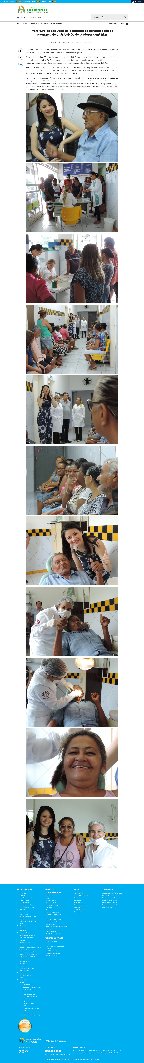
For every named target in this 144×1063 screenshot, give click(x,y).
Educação (49, 896)
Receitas (48, 929)
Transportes (26, 1013)
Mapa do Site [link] (49, 1)
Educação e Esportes (29, 994)
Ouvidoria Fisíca (24, 933)
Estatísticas (77, 900)
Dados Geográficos (25, 975)
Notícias (22, 928)
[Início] (18, 24)
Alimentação (23, 893)
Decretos (77, 897)
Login (21, 923)
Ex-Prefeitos (23, 912)
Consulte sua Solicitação (81, 895)
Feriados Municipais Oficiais (28, 916)
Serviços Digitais (24, 961)
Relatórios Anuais (107, 907)
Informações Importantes (110, 905)
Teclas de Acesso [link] (32, 1)
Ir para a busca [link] (13, 1)
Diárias (48, 910)
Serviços (22, 959)
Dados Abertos (24, 900)
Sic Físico (77, 907)
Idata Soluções (86, 1059)
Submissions (23, 966)
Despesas (49, 907)
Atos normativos (51, 900)
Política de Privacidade (57, 1041)
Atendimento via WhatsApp (110, 895)
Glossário (22, 919)
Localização (113, 23)
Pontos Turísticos (25, 942)
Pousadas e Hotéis (25, 944)
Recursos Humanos (52, 931)
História (121, 23)
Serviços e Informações (31, 17)
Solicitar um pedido (80, 912)
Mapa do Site (24, 926)
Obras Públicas (50, 924)
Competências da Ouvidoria (111, 897)
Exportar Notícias (28, 905)
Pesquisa (22, 940)
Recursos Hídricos (28, 1003)
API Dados (26, 902)
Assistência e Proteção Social (31, 987)
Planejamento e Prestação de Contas (57, 926)
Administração (27, 984)
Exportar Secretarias (29, 907)
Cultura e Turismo (28, 991)
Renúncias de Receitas (53, 933)
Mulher (25, 1001)
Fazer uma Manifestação (109, 902)
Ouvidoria (49, 948)
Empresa (22, 909)
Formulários (78, 902)
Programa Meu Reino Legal (28, 952)
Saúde (25, 24)
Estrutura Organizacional (53, 914)
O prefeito (23, 930)
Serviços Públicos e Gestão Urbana (30, 1009)
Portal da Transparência (53, 953)
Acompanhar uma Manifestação (112, 893)
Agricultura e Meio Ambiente (31, 1015)
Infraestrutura (27, 999)
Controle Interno (28, 989)
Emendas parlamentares (53, 912)
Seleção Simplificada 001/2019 (29, 954)
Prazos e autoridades (80, 905)
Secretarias (22, 982)
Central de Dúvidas (52, 903)
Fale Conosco (24, 914)
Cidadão (22, 895)
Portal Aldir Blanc (51, 951)
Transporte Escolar (52, 955)
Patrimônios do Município (27, 935)
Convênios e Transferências (54, 905)
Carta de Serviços (51, 941)
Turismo (22, 973)
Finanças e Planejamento (30, 996)
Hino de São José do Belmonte (29, 921)
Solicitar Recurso (79, 909)
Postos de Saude (28, 897)
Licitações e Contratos (53, 921)
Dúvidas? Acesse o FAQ (109, 900)
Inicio (47, 917)
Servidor (22, 963)
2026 (68, 1059)
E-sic (47, 944)
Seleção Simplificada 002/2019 (29, 956)
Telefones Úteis (24, 970)
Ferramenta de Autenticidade (55, 946)
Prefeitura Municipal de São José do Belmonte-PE (30, 948)
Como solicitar (78, 893)
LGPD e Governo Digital (53, 919)
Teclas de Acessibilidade (27, 968)
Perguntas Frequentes (26, 937)
